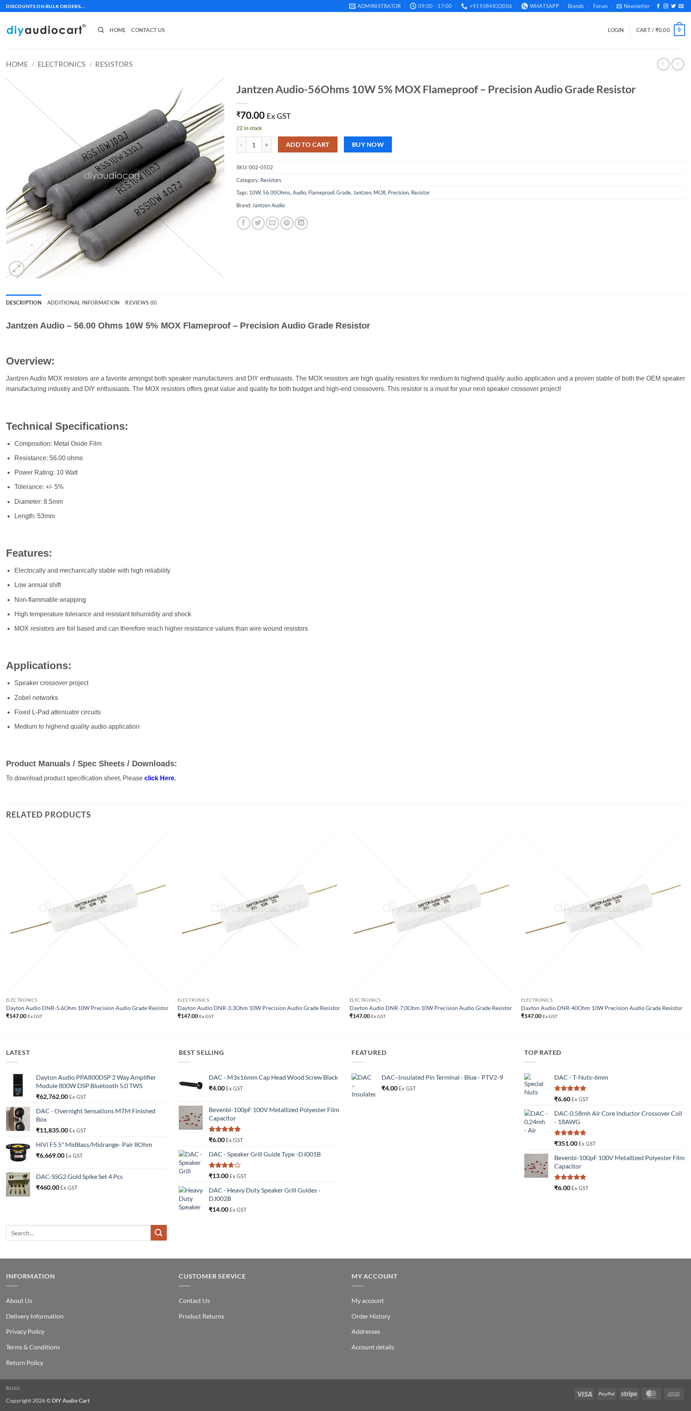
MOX (379, 192)
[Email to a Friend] (272, 223)
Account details (372, 1347)
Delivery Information (35, 1316)
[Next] (685, 931)
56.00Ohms (276, 192)
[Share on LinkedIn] (301, 223)
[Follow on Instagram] (665, 6)
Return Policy (24, 1362)
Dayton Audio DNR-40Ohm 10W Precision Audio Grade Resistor (602, 1007)
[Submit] (159, 1233)
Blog (13, 1388)
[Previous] (6, 931)
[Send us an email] (681, 6)
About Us (19, 1300)
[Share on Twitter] (258, 223)
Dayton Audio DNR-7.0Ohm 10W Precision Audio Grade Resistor (430, 1007)
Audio (299, 192)
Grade (343, 192)
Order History (370, 1316)
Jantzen (362, 192)
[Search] (101, 30)
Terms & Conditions (33, 1347)
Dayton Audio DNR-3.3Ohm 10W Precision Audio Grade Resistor (259, 1007)
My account (367, 1300)
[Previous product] (677, 64)
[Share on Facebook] (243, 223)
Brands (576, 6)
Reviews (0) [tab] (141, 302)
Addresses (365, 1331)
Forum (600, 6)
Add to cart (308, 144)
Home (118, 30)
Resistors (114, 64)
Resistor (420, 192)
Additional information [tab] (83, 302)
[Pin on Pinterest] (287, 223)
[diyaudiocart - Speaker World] (46, 30)
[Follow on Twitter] (673, 6)
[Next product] (663, 64)
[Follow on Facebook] (658, 6)
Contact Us (148, 30)
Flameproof (321, 192)
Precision (398, 192)
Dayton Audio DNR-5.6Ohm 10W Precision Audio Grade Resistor (87, 1007)
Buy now (368, 144)
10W (254, 192)
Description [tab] (24, 302)
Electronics (62, 64)
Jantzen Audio (268, 205)
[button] (633, 6)
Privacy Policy (25, 1331)
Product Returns (201, 1316)
